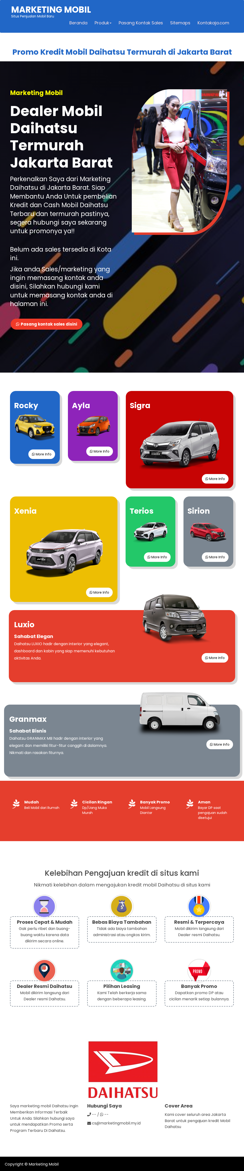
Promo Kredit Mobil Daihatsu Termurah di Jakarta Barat (122, 52)
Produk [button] (102, 23)
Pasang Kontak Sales (141, 23)
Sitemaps (180, 23)
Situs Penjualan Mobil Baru (51, 11)
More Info (43, 454)
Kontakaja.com (213, 23)
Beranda (78, 23)
